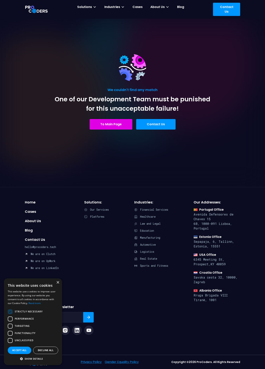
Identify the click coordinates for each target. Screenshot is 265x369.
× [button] (57, 282)
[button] (33, 359)
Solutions (84, 7)
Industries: (143, 202)
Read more (35, 303)
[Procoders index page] (36, 9)
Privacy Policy (91, 362)
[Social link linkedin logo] (77, 330)
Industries (112, 7)
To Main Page (111, 124)
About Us (157, 7)
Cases (137, 7)
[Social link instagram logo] (65, 330)
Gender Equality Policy (122, 362)
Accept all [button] (19, 350)
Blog (180, 7)
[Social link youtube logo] (89, 330)
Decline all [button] (46, 350)
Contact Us (156, 124)
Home (30, 202)
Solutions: (93, 202)
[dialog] (33, 321)
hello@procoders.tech (40, 247)
